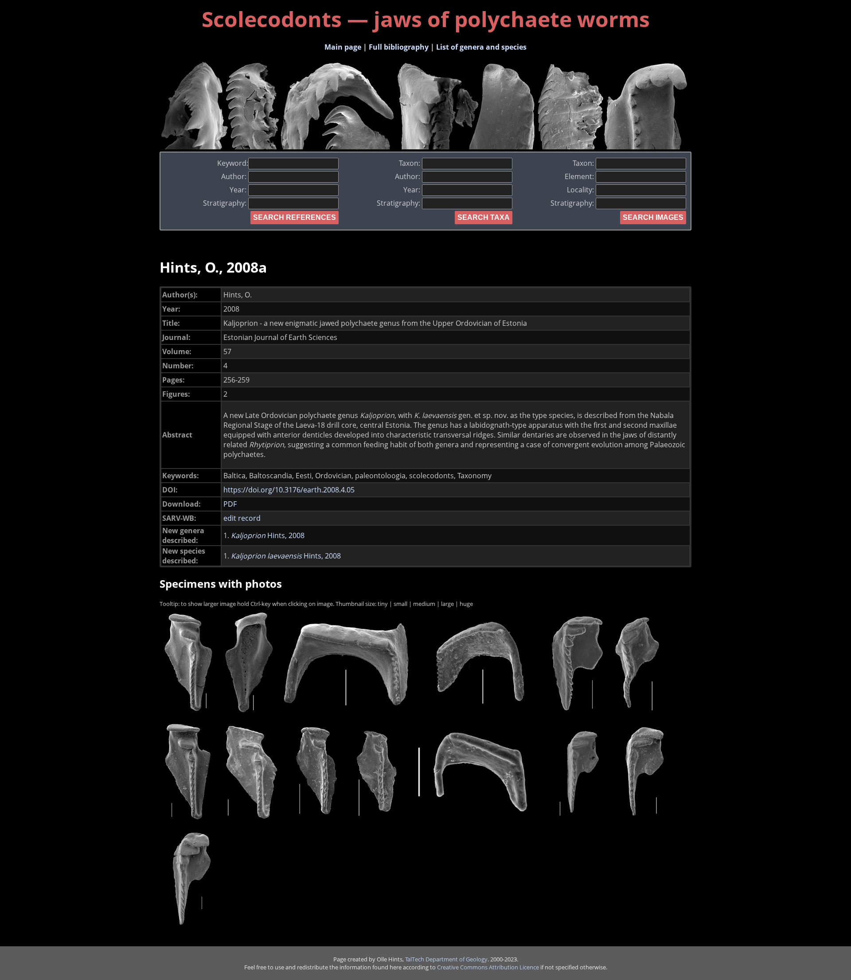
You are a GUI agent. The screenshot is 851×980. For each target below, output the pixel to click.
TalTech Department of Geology (446, 959)
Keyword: (232, 163)
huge (466, 604)
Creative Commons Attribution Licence (488, 967)
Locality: (581, 190)
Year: (239, 190)
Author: (234, 176)
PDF (230, 504)
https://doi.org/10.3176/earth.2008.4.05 (289, 490)
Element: (580, 176)
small (400, 604)
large (447, 604)
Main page (342, 47)
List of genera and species (481, 47)
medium (424, 604)
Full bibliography (399, 47)
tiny (383, 604)
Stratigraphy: (225, 203)
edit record (242, 518)
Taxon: (410, 163)
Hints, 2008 (267, 535)
